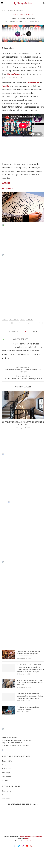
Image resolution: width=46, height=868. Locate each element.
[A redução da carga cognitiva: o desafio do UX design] (8, 710)
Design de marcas (8, 765)
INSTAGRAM (7, 188)
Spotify (5, 86)
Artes (3, 10)
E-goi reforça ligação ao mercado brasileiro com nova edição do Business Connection (28, 653)
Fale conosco (6, 799)
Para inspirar (6, 776)
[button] (23, 433)
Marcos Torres (18, 21)
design (29, 319)
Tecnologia (6, 773)
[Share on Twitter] (32, 331)
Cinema (5, 780)
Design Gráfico (7, 761)
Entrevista (7, 323)
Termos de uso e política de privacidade (31, 836)
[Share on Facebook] (29, 331)
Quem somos (7, 791)
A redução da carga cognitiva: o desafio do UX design (28, 708)
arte (5, 319)
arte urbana (14, 319)
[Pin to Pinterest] (34, 331)
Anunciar (5, 795)
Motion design (7, 769)
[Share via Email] (36, 331)
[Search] (44, 3)
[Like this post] (27, 331)
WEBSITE (6, 183)
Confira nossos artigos (16, 756)
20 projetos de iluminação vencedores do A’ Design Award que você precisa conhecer (30, 682)
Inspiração (37, 323)
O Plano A (28, 841)
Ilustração (17, 323)
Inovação (27, 323)
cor (22, 319)
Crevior (26, 838)
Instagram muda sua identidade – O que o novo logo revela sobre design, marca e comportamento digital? (30, 696)
